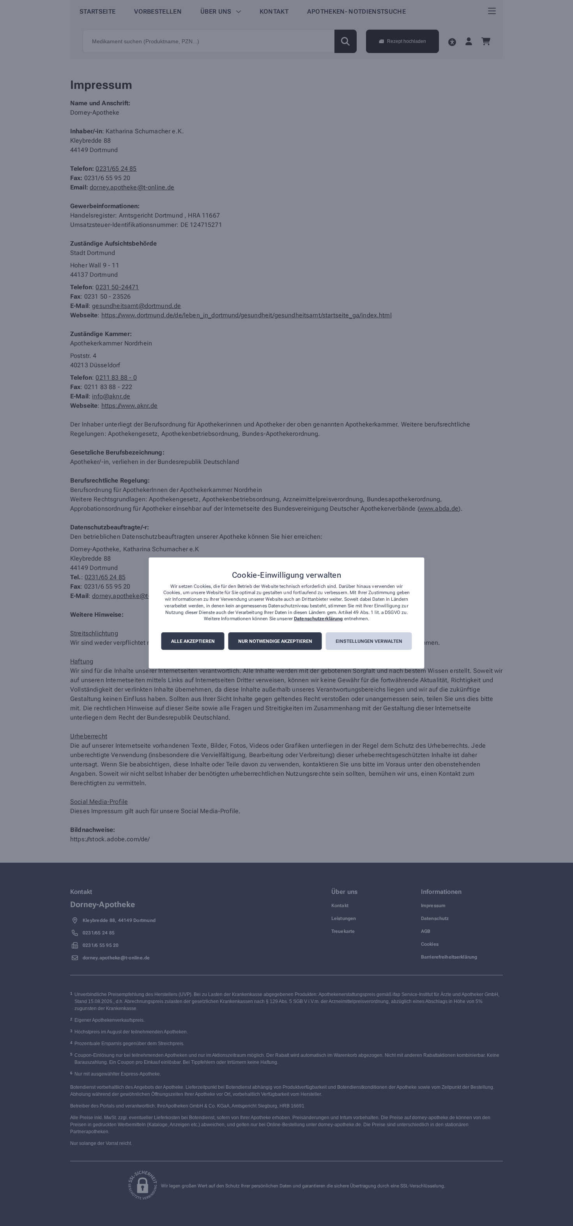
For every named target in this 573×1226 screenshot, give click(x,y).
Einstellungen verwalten (369, 641)
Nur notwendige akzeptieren (275, 641)
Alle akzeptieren (193, 641)
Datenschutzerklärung (318, 619)
